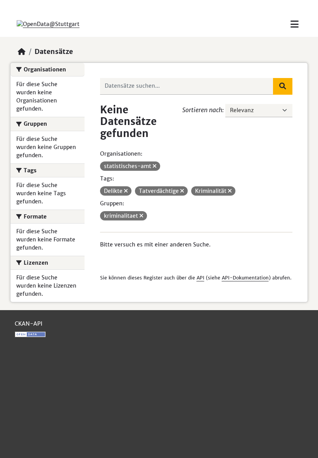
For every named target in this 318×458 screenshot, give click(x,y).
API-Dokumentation (245, 278)
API (200, 278)
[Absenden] (282, 86)
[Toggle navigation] (294, 24)
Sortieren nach (202, 110)
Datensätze (54, 51)
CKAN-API (28, 323)
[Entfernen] (154, 166)
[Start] (22, 51)
